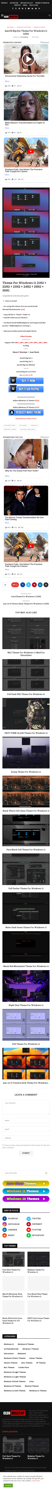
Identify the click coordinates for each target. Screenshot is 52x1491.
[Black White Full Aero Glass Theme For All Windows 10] (13, 1307)
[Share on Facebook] (22, 584)
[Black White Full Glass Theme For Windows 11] (26, 791)
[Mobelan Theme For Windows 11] (38, 1259)
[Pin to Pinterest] (34, 584)
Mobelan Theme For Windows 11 (36, 1271)
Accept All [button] (8, 1485)
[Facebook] (12, 8)
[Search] (49, 15)
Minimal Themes (32, 1386)
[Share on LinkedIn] (40, 584)
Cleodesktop (24, 37)
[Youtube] (29, 8)
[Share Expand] (46, 584)
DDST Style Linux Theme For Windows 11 (38, 1319)
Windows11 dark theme (27, 429)
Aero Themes (26, 1362)
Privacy (4, 3)
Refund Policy (26, 3)
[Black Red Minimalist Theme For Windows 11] (26, 947)
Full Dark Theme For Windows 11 (11, 1271)
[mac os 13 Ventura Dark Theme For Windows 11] (26, 1063)
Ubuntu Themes (10, 1362)
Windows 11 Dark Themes (14, 1390)
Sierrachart (9, 1353)
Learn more (36, 1481)
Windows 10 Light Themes (15, 1372)
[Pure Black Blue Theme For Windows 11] (38, 1283)
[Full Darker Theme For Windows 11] (26, 869)
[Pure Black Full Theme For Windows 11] (26, 830)
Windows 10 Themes (12, 1386)
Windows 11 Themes (10, 429)
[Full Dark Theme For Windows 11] (13, 1259)
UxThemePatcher (11, 1349)
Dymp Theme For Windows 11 (26, 772)
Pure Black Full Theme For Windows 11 (26, 849)
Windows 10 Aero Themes (14, 1358)
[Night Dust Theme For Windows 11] (26, 986)
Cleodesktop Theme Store (26, 418)
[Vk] (32, 8)
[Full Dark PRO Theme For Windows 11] (26, 675)
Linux (31, 1381)
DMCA (25, 5)
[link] (22, 309)
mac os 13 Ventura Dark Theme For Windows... (26, 1083)
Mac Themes (23, 425)
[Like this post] (17, 584)
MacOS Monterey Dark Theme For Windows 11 (12, 1295)
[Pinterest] (19, 8)
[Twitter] (16, 8)
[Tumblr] (25, 8)
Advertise (14, 3)
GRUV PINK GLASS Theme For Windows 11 (26, 733)
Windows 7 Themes (30, 1349)
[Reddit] (36, 8)
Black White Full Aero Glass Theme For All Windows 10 (12, 1320)
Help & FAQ (33, 5)
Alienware (22, 1353)
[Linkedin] (22, 8)
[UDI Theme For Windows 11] (26, 1025)
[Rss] (39, 8)
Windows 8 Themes (26, 1344)
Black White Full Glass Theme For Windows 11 (26, 810)
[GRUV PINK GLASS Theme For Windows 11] (26, 714)
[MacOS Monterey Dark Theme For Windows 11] (13, 1283)
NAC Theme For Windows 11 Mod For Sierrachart (26, 653)
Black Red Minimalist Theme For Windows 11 (26, 966)
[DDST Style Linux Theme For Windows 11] (38, 1307)
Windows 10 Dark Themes (14, 1381)
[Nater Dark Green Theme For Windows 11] (26, 908)
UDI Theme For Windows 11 (26, 1044)
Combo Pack (23, 1367)
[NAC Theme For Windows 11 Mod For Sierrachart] (26, 633)
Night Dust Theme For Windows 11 (26, 1005)
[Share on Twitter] (28, 584)
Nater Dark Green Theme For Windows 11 (26, 927)
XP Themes (41, 1362)
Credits (17, 5)
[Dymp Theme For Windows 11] (26, 752)
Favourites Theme (9, 425)
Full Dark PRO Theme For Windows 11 (26, 694)
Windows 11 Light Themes (15, 1376)
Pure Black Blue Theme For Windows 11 (37, 1295)
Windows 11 (34, 425)
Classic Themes (35, 1358)
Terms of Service (42, 3)
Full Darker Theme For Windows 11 (26, 888)
